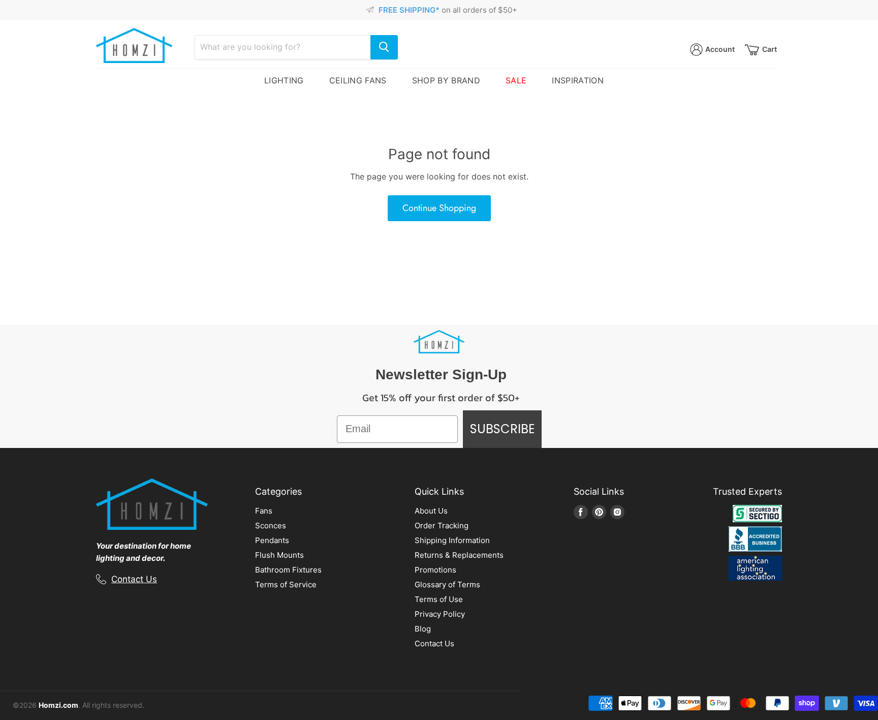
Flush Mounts (279, 555)
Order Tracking (441, 525)
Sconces (270, 525)
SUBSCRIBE (502, 429)
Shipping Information (452, 540)
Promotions (435, 570)
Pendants (272, 540)
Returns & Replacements (459, 555)
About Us (431, 511)
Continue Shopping (439, 208)
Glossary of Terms (447, 584)
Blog (423, 629)
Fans (263, 511)
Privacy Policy (440, 614)
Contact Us (134, 579)
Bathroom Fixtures (288, 570)
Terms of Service (286, 584)
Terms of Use (439, 599)
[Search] (384, 47)
